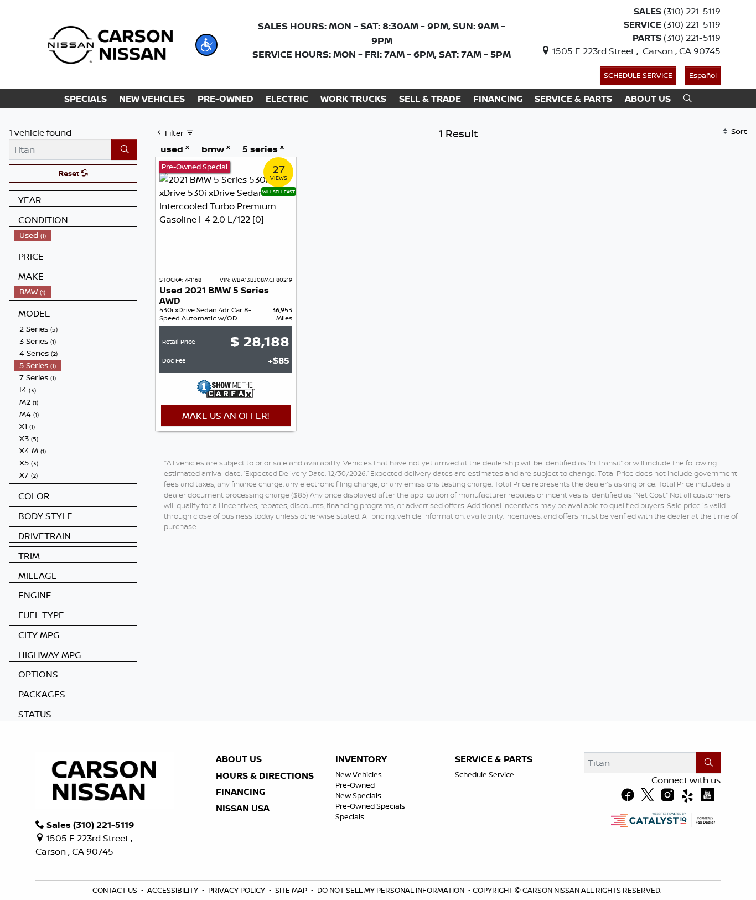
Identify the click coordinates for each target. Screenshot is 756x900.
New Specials (358, 795)
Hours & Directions (265, 776)
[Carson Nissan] (108, 44)
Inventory (361, 759)
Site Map (291, 890)
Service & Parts (493, 759)
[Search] (124, 149)
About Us (239, 759)
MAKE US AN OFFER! (225, 416)
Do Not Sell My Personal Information (390, 890)
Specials (349, 816)
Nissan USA (243, 809)
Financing (240, 792)
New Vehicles (358, 774)
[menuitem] (75, 235)
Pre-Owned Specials (370, 806)
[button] (206, 45)
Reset (70, 173)
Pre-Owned (355, 785)
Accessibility (172, 890)
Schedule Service (638, 75)
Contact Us (114, 890)
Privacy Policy (236, 890)
